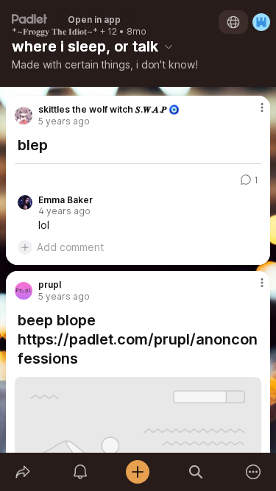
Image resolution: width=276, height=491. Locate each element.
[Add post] (138, 472)
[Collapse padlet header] (168, 46)
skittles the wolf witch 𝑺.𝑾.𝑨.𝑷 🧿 (109, 110)
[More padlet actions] (253, 472)
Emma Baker (65, 200)
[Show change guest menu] (261, 22)
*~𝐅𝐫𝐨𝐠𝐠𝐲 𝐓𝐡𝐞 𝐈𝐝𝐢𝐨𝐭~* (55, 32)
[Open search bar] (196, 472)
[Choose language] (233, 22)
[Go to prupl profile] (23, 291)
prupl (49, 285)
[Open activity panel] (80, 472)
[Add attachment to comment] (25, 247)
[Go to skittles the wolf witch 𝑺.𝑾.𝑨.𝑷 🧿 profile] (23, 115)
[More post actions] (252, 113)
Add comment (70, 247)
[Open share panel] (23, 472)
